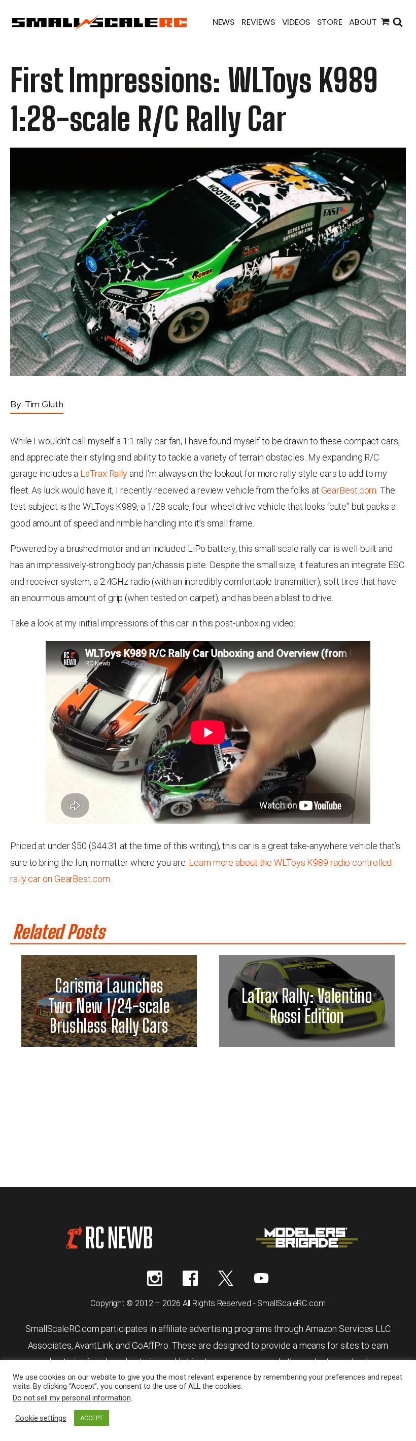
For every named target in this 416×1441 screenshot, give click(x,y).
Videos (296, 22)
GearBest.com (349, 490)
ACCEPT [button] (91, 1418)
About (363, 22)
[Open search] (398, 23)
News (224, 22)
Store (329, 22)
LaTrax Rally (103, 473)
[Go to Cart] (385, 23)
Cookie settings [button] (40, 1418)
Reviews (257, 22)
